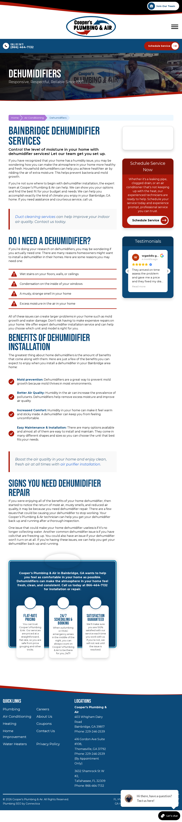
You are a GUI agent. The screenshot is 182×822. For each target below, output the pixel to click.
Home (15, 117)
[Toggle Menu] (174, 26)
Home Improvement (14, 734)
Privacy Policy (48, 744)
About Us (44, 716)
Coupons (44, 723)
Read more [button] (139, 286)
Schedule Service (159, 46)
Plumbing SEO (12, 803)
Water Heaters (15, 744)
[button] (167, 271)
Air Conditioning (34, 117)
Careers (42, 709)
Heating (9, 723)
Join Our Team (165, 6)
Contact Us (45, 731)
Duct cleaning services (35, 217)
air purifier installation (80, 464)
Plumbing (11, 709)
